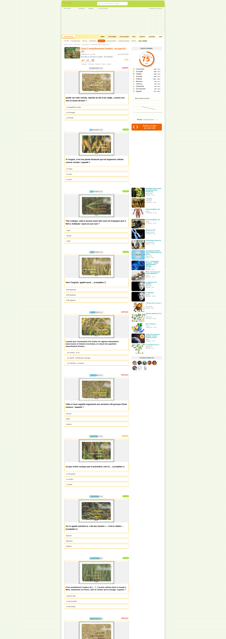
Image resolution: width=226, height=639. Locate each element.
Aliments (109, 64)
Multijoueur (124, 36)
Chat (160, 36)
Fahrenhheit (140, 69)
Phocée (69, 414)
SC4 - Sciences (151, 324)
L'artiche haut (71, 596)
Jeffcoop (139, 84)
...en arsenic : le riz (73, 353)
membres (91, 8)
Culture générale (75, 41)
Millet (68, 419)
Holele (147, 339)
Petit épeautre (71, 290)
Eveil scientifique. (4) (153, 219)
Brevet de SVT (150, 230)
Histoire (84, 41)
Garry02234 (149, 200)
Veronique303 (140, 89)
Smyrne (69, 424)
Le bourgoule (70, 474)
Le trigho (69, 484)
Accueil (65, 44)
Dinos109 (148, 268)
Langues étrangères (123, 41)
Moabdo (148, 294)
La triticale (69, 118)
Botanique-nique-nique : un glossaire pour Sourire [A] (154, 190)
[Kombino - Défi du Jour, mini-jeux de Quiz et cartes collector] (142, 41)
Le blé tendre (70, 606)
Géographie (92, 41)
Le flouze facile (71, 601)
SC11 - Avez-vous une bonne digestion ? (153, 272)
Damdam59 (140, 86)
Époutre (69, 536)
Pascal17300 (124, 54)
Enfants (134, 41)
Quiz (71, 44)
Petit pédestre (71, 295)
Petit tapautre (71, 300)
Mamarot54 (148, 285)
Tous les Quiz (68, 36)
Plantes (103, 64)
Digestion (98, 64)
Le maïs (69, 179)
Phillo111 (139, 79)
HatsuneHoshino (150, 242)
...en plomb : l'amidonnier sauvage (78, 358)
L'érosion (149, 199)
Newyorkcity (149, 317)
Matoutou (139, 81)
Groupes (152, 36)
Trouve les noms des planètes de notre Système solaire (153, 336)
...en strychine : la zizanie (75, 363)
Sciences (101, 41)
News (103, 36)
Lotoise (147, 275)
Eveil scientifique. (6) (153, 209)
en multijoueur (102, 8)
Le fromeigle (70, 112)
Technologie (91, 64)
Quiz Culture (77, 44)
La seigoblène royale (73, 107)
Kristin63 (139, 76)
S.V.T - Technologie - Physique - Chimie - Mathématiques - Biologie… (153, 264)
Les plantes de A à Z (152, 344)
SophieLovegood (150, 232)
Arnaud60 (139, 71)
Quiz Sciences (85, 44)
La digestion (150, 292)
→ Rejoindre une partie (155, 8)
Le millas (69, 169)
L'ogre (68, 230)
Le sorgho (69, 479)
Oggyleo (139, 91)
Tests (112, 36)
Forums (142, 36)
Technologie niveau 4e (153, 240)
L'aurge (68, 236)
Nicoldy (148, 211)
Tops (134, 36)
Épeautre (69, 541)
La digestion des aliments (151, 283)
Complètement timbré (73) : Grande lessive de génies (153, 252)
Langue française (111, 41)
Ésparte (69, 546)
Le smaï (69, 174)
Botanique (84, 64)
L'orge (68, 241)
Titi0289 (138, 74)
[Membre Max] (136, 364)
